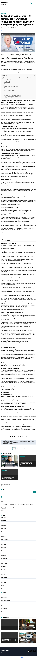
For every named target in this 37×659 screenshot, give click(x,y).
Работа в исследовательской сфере (11, 86)
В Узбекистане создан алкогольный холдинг (9, 499)
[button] (34, 75)
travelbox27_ (21, 448)
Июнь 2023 (4, 571)
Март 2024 (4, 555)
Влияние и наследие (6, 89)
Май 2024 (4, 550)
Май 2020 (4, 585)
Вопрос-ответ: (5, 91)
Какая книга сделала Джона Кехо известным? (13, 96)
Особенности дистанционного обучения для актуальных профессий (13, 501)
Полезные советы (5, 613)
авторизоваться (18, 485)
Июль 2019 (4, 588)
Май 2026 (4, 525)
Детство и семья (7, 82)
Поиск (4, 489)
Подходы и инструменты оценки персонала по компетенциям (12, 510)
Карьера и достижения (7, 85)
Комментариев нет (18, 27)
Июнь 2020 (4, 582)
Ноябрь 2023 (4, 566)
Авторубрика (4, 597)
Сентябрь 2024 (5, 539)
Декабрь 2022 (4, 577)
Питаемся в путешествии (6, 611)
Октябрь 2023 (4, 569)
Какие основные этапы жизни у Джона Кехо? (13, 95)
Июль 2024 (4, 544)
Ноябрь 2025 (4, 533)
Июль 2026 (4, 520)
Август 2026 (4, 517)
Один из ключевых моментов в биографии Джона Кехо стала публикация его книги (17, 77)
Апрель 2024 (4, 552)
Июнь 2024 (4, 547)
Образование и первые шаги (9, 83)
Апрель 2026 (4, 528)
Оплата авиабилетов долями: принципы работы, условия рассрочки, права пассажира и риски (18, 504)
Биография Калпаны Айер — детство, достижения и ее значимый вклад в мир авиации (27, 463)
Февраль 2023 (4, 574)
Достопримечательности (6, 600)
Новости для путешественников (7, 605)
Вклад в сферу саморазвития (9, 90)
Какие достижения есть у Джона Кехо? (12, 94)
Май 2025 (4, 536)
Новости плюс (4, 608)
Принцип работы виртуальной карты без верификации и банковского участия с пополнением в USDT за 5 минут (18, 508)
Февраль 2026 (4, 531)
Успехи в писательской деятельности (11, 87)
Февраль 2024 (4, 558)
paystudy (5, 2)
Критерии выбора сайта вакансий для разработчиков (8, 463)
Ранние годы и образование (8, 81)
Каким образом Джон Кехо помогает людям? (13, 97)
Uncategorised (3, 13)
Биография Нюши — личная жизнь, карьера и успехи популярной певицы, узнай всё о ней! (9, 477)
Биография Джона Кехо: (7, 79)
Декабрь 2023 (4, 563)
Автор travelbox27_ (6, 27)
